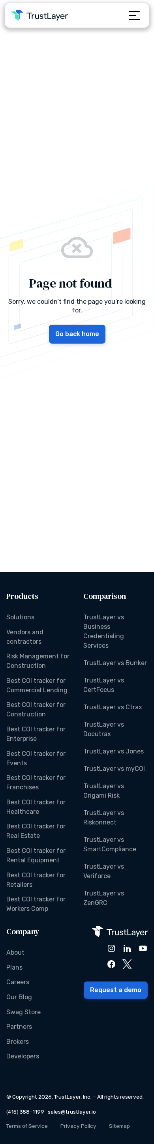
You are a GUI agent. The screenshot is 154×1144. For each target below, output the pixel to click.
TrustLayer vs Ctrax (112, 707)
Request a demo (115, 990)
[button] (134, 15)
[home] (39, 15)
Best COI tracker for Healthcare (36, 806)
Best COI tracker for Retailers (36, 879)
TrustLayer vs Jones (113, 751)
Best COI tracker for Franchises (36, 782)
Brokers (17, 1041)
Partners (19, 1026)
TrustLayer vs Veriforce (103, 871)
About (15, 952)
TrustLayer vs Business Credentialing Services (103, 631)
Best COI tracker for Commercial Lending (37, 685)
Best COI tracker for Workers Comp (36, 903)
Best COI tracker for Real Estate (36, 830)
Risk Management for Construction (37, 660)
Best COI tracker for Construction (36, 709)
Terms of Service (27, 1126)
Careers (17, 982)
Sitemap (119, 1126)
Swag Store (23, 1012)
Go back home (77, 334)
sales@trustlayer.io (72, 1111)
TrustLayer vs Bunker (115, 663)
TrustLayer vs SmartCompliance (109, 844)
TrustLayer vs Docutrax (103, 729)
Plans (14, 967)
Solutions (20, 617)
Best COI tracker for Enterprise (36, 733)
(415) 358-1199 (25, 1111)
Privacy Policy (78, 1126)
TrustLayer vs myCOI (114, 768)
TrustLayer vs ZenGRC (103, 898)
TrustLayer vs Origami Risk (103, 790)
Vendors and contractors (24, 636)
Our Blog (19, 997)
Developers (22, 1056)
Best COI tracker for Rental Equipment (36, 855)
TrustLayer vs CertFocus (103, 685)
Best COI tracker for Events (36, 758)
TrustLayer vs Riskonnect (103, 817)
